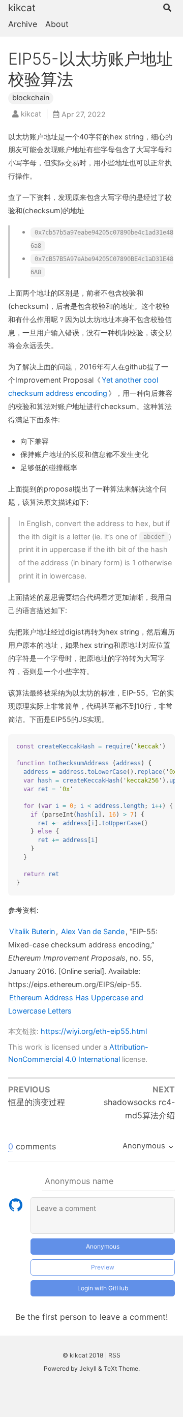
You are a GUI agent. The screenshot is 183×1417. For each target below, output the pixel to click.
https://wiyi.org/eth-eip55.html (94, 1031)
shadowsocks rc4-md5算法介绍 (139, 1108)
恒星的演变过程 (36, 1102)
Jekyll (88, 1368)
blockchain (30, 97)
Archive (22, 24)
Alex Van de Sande (93, 931)
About (57, 24)
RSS (114, 1355)
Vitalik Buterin (32, 931)
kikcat (22, 8)
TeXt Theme (121, 1368)
